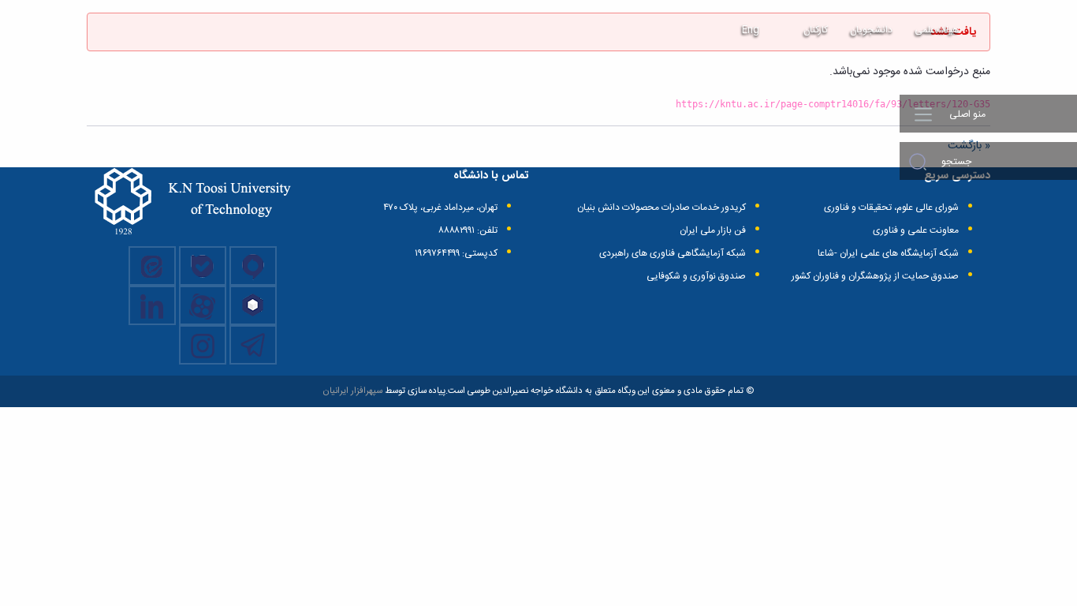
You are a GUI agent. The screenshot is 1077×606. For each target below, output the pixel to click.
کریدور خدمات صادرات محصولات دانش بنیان (661, 207)
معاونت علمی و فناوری (916, 230)
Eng (750, 30)
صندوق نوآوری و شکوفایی (696, 276)
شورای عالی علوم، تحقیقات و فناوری (891, 207)
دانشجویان (871, 30)
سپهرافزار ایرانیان (352, 390)
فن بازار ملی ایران (713, 230)
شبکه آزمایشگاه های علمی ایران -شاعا (888, 253)
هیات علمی (937, 30)
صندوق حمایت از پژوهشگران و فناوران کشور (875, 276)
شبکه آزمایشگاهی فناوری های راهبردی (672, 253)
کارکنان (815, 30)
